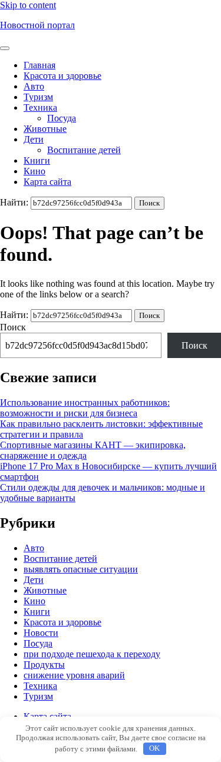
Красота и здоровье (62, 76)
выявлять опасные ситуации (81, 569)
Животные (45, 129)
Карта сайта (47, 182)
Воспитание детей (84, 150)
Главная (39, 65)
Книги (37, 160)
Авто (34, 86)
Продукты (44, 665)
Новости (41, 633)
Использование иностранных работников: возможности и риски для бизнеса (85, 407)
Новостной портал (37, 25)
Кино (34, 171)
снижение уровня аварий (74, 675)
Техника (40, 107)
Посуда (61, 118)
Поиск (13, 327)
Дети (34, 139)
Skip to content (28, 5)
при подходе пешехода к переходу (92, 654)
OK (154, 748)
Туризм (38, 97)
